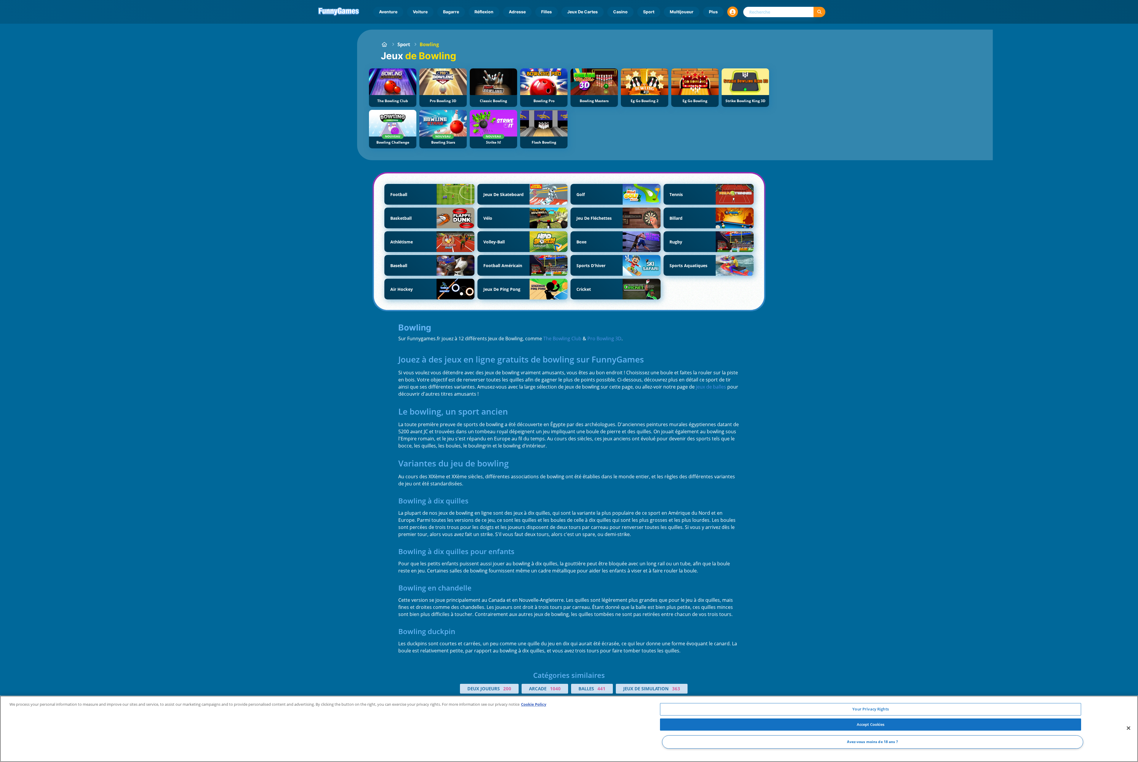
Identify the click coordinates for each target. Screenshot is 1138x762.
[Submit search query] (819, 12)
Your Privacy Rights (870, 709)
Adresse (517, 11)
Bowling (429, 44)
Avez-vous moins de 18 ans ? (872, 742)
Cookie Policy (533, 704)
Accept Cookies (871, 724)
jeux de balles (711, 387)
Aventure (388, 11)
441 (601, 689)
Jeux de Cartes (582, 11)
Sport (648, 11)
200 (507, 689)
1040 (555, 689)
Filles (546, 11)
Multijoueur (681, 11)
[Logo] (339, 12)
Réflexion (483, 11)
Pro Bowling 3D (604, 338)
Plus (713, 11)
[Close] (1128, 728)
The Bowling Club (562, 338)
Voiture (420, 11)
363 (676, 689)
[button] (732, 12)
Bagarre (451, 11)
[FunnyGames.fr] (384, 44)
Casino (620, 11)
